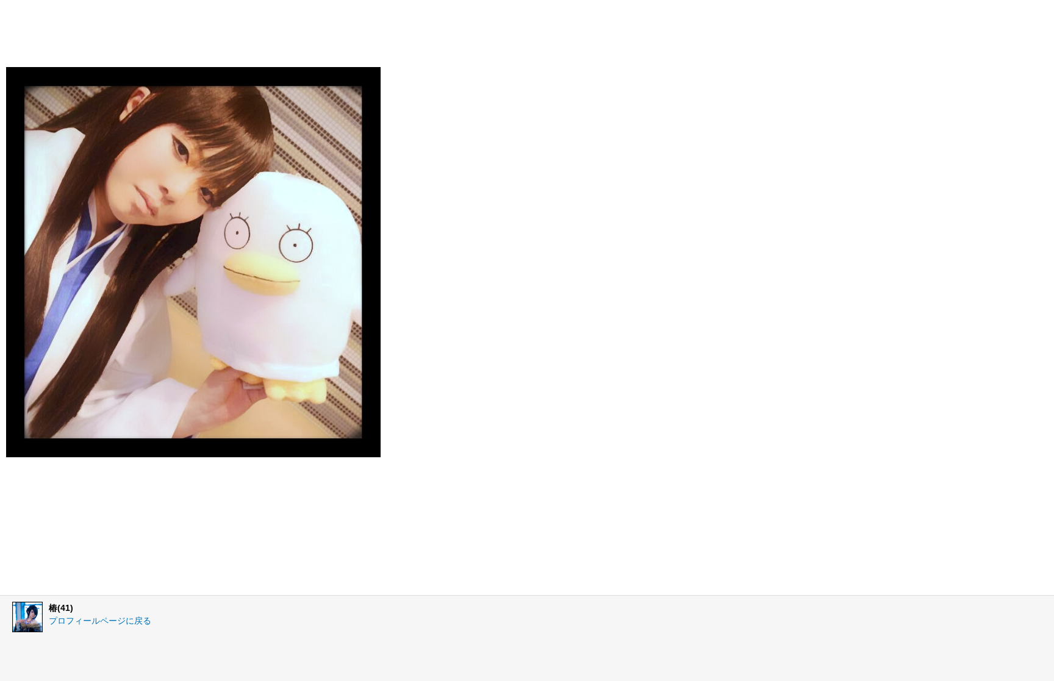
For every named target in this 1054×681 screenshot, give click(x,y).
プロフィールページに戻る (100, 621)
